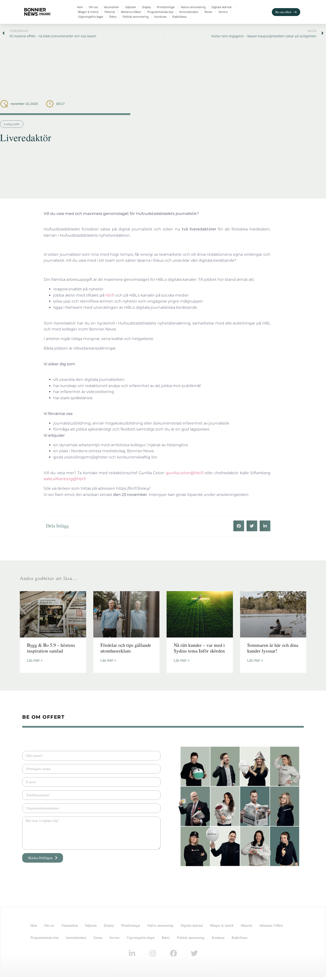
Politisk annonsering (135, 16)
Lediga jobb (12, 124)
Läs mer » (35, 660)
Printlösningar (166, 7)
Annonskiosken (188, 12)
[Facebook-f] (173, 953)
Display (146, 7)
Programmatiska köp (160, 12)
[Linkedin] (132, 953)
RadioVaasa (179, 16)
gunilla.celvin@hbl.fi (185, 473)
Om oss (93, 7)
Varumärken (111, 7)
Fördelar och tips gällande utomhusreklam (125, 648)
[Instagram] (153, 953)
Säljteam (130, 7)
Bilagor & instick (88, 12)
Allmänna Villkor (131, 12)
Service (223, 12)
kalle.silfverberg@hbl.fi (65, 479)
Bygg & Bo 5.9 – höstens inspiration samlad (51, 648)
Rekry (113, 16)
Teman (208, 12)
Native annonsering (193, 7)
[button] (238, 525)
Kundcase (160, 16)
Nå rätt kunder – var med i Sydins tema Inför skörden (199, 648)
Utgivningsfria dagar (90, 16)
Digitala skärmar (221, 7)
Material (110, 12)
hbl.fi (109, 295)
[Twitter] (194, 953)
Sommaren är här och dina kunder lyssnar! (272, 648)
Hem (80, 7)
